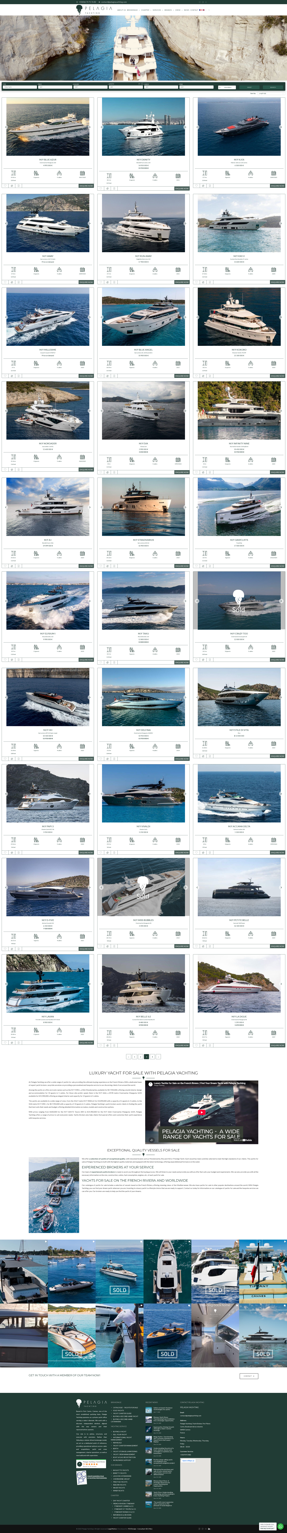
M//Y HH (47, 730)
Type (4, 84)
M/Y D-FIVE (48, 920)
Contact (194, 10)
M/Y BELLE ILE (143, 1016)
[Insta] (199, 2)
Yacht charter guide (122, 1413)
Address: (183, 1420)
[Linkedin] (209, 2)
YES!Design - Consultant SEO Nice (140, 1529)
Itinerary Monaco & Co (124, 1512)
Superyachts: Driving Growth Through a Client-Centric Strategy (164, 1428)
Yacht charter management (125, 1446)
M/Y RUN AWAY (143, 256)
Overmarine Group (121, 1479)
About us (121, 10)
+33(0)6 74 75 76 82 (87, 2)
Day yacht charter (121, 1501)
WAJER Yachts (119, 1488)
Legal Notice (112, 1529)
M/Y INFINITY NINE (239, 443)
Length (111, 84)
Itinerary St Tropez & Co (125, 1509)
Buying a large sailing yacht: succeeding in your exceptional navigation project (164, 1461)
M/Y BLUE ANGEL (143, 349)
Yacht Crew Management (124, 1454)
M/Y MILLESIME (47, 349)
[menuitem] (200, 9)
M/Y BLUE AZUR (47, 159)
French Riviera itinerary (124, 1503)
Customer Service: (186, 1451)
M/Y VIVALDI (143, 826)
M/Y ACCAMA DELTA (239, 826)
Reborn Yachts (119, 1485)
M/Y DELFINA (143, 730)
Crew (177, 10)
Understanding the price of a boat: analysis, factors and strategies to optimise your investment (164, 1450)
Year (181, 84)
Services (157, 10)
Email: (182, 1412)
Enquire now (86, 186)
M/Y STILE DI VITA (239, 730)
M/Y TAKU (143, 633)
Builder (76, 84)
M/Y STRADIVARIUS (143, 540)
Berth (115, 1448)
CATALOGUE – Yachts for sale (125, 1407)
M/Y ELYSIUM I (47, 633)
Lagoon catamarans (122, 1476)
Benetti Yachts (119, 1473)
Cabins (146, 84)
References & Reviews (122, 1515)
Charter (145, 10)
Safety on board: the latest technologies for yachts (163, 1408)
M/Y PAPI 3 (48, 826)
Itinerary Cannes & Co (123, 1506)
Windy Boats (118, 1491)
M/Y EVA (143, 443)
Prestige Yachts (120, 1482)
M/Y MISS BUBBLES (143, 920)
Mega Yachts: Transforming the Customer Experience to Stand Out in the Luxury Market (164, 1439)
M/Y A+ (48, 540)
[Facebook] (202, 2)
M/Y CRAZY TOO (239, 633)
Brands (168, 10)
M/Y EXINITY (143, 159)
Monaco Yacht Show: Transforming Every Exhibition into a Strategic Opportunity (164, 1419)
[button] (24, 1271)
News (186, 10)
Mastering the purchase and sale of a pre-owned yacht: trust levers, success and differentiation (163, 1471)
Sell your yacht (120, 1434)
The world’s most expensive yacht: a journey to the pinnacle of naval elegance (163, 1503)
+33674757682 (185, 1455)
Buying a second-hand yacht (125, 1416)
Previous (5, 127)
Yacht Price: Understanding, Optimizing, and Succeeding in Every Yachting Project (164, 1494)
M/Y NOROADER (48, 443)
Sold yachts (118, 1410)
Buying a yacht (119, 1432)
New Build (117, 1443)
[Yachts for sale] (91, 1403)
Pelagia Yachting (189, 1407)
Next (90, 127)
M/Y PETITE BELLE (239, 920)
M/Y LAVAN (48, 1016)
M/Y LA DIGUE (239, 1016)
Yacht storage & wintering (125, 1451)
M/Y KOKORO (239, 349)
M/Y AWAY (47, 256)
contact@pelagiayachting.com (114, 2)
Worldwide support (122, 1460)
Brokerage (132, 10)
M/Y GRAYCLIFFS (239, 540)
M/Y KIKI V (239, 256)
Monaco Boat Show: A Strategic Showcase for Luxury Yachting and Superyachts (162, 1483)
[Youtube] (206, 2)
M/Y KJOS (239, 159)
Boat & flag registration (124, 1457)
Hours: (182, 1437)
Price (40, 84)
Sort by (253, 93)
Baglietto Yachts (121, 1470)
